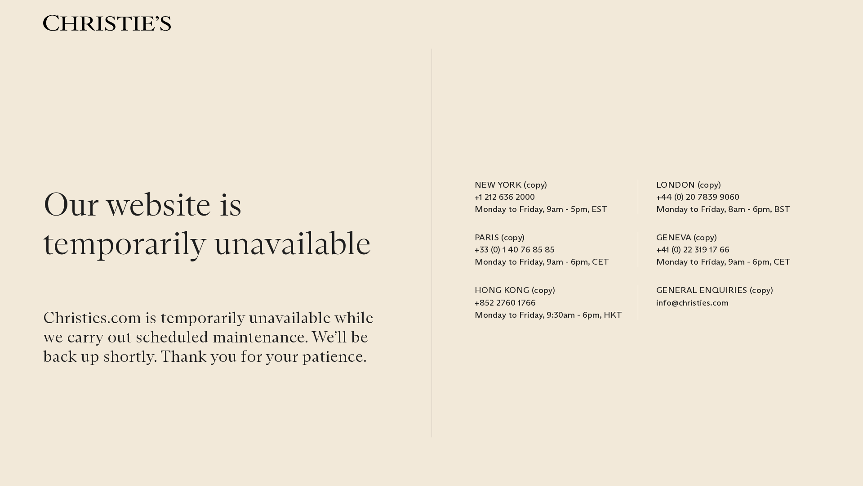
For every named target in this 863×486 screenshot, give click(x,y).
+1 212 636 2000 (505, 196)
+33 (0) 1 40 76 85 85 (515, 249)
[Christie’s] (107, 23)
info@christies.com (692, 302)
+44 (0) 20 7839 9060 (697, 196)
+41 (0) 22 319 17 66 (693, 249)
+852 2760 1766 (505, 302)
